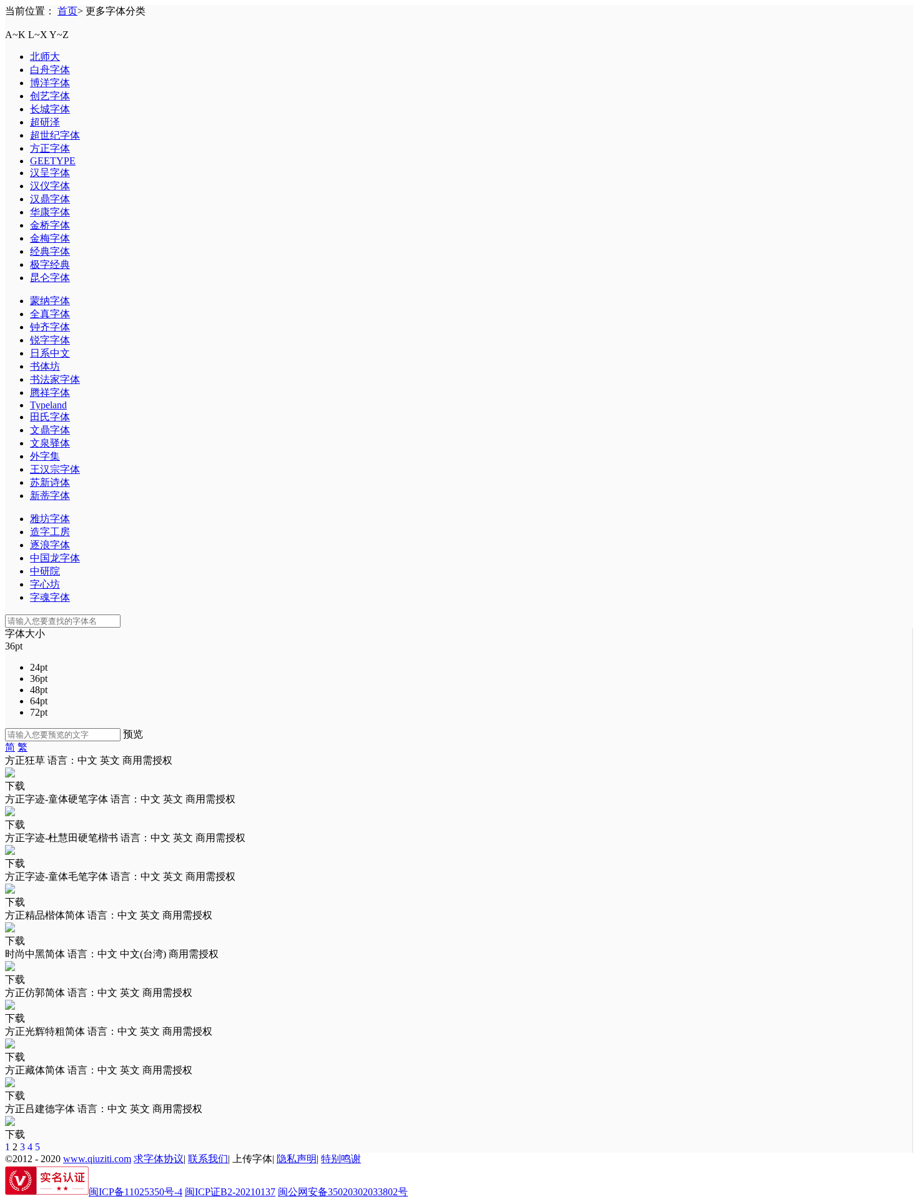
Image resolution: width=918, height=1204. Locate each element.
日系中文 (50, 353)
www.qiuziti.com (97, 1158)
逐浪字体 (50, 545)
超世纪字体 (55, 135)
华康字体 (50, 212)
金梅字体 (50, 238)
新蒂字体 (50, 495)
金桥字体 (50, 225)
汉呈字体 (50, 172)
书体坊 (45, 366)
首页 (67, 11)
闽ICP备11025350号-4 (135, 1192)
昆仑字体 (50, 277)
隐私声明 (297, 1158)
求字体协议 (159, 1158)
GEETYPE (53, 160)
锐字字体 (50, 340)
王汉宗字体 (55, 469)
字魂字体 (50, 597)
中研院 (45, 571)
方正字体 (50, 148)
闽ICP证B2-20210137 (230, 1192)
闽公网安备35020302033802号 (343, 1192)
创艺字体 (50, 96)
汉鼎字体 (50, 199)
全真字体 (50, 313)
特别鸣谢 (341, 1158)
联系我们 (208, 1158)
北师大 (45, 56)
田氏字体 (50, 417)
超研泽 (45, 122)
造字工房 (50, 531)
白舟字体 (50, 69)
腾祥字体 (50, 392)
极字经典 (50, 264)
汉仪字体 (50, 185)
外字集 (45, 456)
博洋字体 (50, 82)
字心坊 (45, 584)
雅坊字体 (50, 518)
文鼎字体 (50, 430)
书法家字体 (55, 379)
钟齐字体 (50, 327)
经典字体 (50, 251)
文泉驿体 (50, 443)
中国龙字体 (55, 558)
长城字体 (50, 109)
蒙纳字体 (50, 300)
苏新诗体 (50, 482)
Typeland (48, 405)
